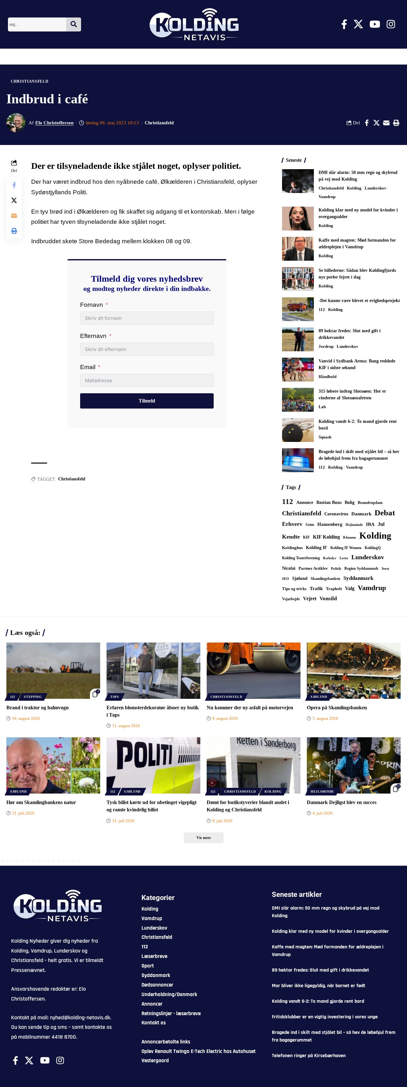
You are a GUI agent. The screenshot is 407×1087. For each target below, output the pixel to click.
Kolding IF (316, 547)
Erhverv (292, 524)
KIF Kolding (326, 537)
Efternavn (93, 336)
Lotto (344, 558)
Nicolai (288, 568)
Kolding (354, 188)
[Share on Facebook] (366, 123)
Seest (385, 568)
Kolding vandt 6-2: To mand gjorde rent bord (318, 1001)
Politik (336, 568)
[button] (396, 123)
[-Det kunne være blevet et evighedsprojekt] (298, 309)
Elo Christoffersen (54, 122)
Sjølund (299, 578)
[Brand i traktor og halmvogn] (53, 671)
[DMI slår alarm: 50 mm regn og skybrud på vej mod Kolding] (298, 181)
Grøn (310, 524)
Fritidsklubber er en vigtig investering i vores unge (325, 1017)
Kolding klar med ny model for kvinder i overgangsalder (330, 931)
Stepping (33, 696)
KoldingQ (373, 548)
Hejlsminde (354, 524)
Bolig (350, 502)
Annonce (304, 502)
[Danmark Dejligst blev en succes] (354, 765)
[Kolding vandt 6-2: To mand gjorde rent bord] (298, 430)
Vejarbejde (291, 599)
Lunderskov (375, 188)
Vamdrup (327, 196)
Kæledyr (329, 558)
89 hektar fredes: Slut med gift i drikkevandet (320, 970)
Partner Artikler (313, 568)
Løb (322, 406)
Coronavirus (336, 514)
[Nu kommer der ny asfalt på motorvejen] (253, 671)
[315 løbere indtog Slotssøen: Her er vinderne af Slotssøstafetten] (298, 400)
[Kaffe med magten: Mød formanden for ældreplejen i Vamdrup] (298, 249)
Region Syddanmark (361, 568)
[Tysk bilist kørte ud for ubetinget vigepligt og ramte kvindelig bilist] (153, 765)
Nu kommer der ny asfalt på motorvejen (250, 707)
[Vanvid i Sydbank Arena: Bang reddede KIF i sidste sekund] (298, 370)
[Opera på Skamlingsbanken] (354, 671)
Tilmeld (147, 400)
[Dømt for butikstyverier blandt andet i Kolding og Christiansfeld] (253, 765)
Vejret (309, 598)
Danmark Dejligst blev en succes (341, 802)
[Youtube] (375, 24)
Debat (385, 512)
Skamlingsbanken (325, 578)
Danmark (361, 513)
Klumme (349, 537)
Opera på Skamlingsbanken (337, 707)
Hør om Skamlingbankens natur (41, 802)
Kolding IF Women (346, 548)
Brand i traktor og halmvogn (37, 707)
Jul (381, 524)
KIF (306, 537)
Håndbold (327, 376)
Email (87, 367)
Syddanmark (358, 578)
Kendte (291, 536)
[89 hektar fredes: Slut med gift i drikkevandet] (298, 339)
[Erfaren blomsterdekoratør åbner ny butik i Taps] (153, 671)
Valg (350, 588)
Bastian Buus (328, 502)
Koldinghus (292, 547)
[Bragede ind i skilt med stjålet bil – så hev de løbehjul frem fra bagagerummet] (298, 460)
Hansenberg (329, 524)
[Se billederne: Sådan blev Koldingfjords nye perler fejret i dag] (298, 279)
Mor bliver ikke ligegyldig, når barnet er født (318, 985)
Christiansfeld (30, 81)
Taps (114, 696)
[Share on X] (376, 123)
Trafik (316, 588)
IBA (370, 524)
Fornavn (91, 304)
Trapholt (334, 589)
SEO (285, 579)
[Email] (386, 123)
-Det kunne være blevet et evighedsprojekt (359, 300)
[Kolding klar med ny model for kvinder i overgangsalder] (298, 218)
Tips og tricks (294, 589)
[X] (358, 24)
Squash (325, 437)
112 (322, 309)
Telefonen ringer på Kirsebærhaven (309, 1055)
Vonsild (328, 598)
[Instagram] (391, 24)
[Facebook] (344, 24)
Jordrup (326, 346)
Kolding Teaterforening (301, 558)
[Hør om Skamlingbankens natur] (53, 765)
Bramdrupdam (370, 502)
